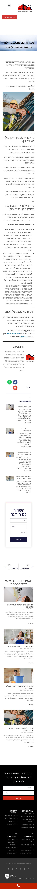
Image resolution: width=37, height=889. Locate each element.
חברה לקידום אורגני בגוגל (26, 878)
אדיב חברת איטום (13, 334)
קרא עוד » (30, 623)
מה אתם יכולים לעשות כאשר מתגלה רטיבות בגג (24, 453)
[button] (9, 5)
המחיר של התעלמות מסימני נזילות (25, 429)
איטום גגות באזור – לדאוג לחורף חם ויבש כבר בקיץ (23, 477)
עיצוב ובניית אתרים (26, 874)
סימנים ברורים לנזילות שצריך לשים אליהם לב (24, 405)
